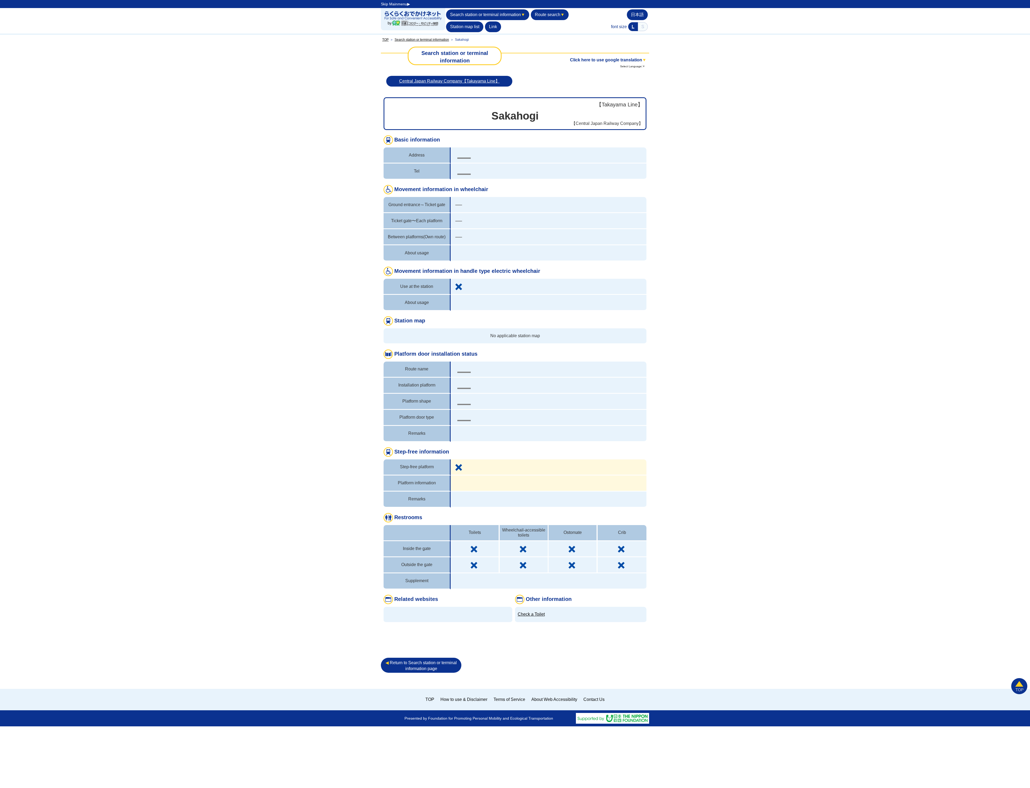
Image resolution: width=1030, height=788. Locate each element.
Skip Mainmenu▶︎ (395, 4)
